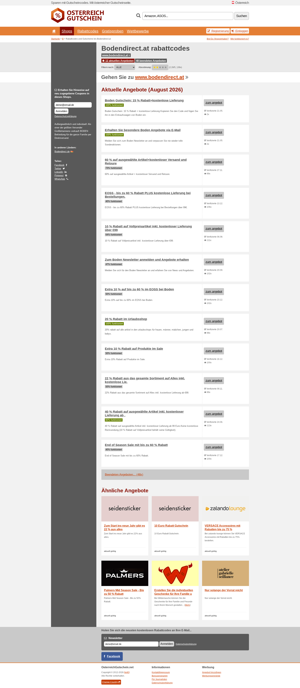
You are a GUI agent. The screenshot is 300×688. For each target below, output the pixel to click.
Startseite (55, 39)
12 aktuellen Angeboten (119, 60)
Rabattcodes (87, 31)
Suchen (241, 16)
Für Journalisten (159, 679)
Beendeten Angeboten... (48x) (124, 474)
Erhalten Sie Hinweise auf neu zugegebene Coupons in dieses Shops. (72, 93)
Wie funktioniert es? (239, 39)
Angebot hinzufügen (211, 672)
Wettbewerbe (138, 31)
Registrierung (220, 31)
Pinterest (59, 175)
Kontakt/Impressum (161, 672)
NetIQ (127, 672)
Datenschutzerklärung (65, 116)
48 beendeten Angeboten (151, 60)
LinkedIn (59, 172)
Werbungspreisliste (211, 676)
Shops (67, 31)
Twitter (58, 168)
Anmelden (61, 111)
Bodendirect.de (62, 151)
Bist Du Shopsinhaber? (218, 39)
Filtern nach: (107, 67)
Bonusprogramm (160, 676)
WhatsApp (60, 179)
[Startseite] (53, 31)
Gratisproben (112, 31)
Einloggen (241, 31)
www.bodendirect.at (115, 55)
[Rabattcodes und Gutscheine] (77, 22)
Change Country (110, 682)
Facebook (59, 165)
